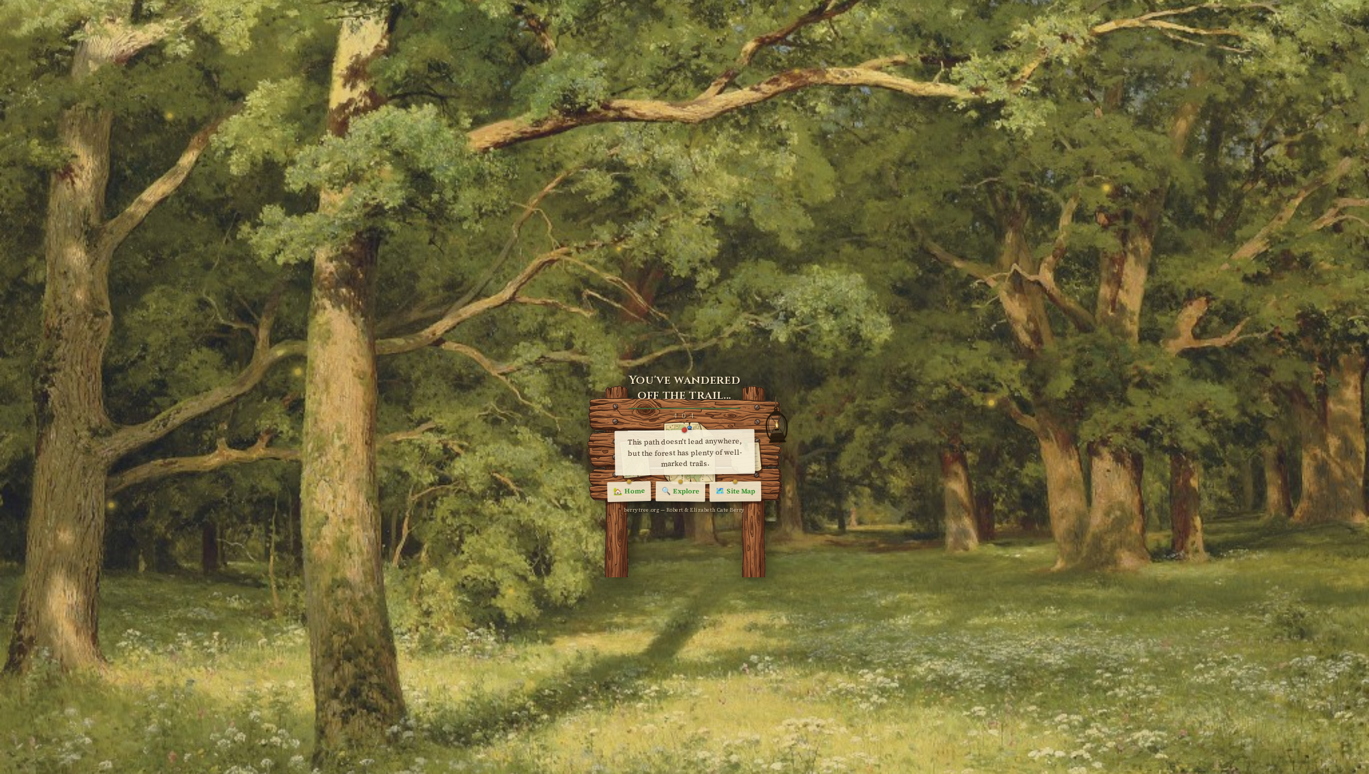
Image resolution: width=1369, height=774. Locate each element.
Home (629, 491)
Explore (680, 491)
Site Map (735, 491)
